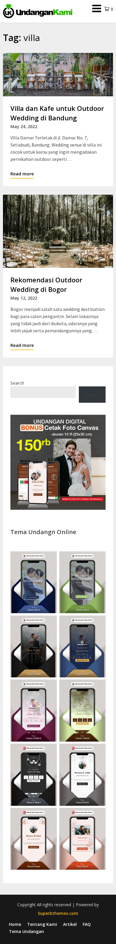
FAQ (87, 924)
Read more (22, 174)
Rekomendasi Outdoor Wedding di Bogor (46, 284)
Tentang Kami (42, 924)
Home (15, 924)
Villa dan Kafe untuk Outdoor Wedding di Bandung (57, 113)
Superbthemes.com (58, 913)
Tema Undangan (26, 931)
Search (17, 383)
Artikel (70, 924)
